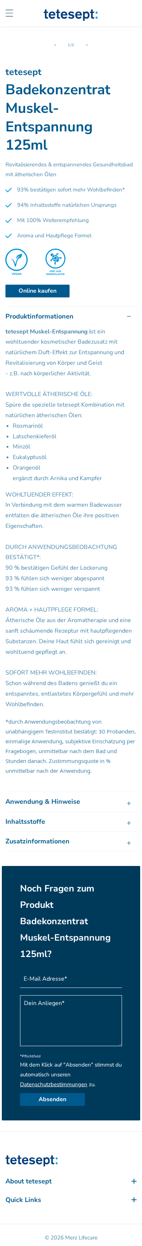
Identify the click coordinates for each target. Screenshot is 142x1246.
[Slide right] (87, 45)
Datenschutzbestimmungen (53, 1084)
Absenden (52, 1099)
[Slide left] (55, 45)
